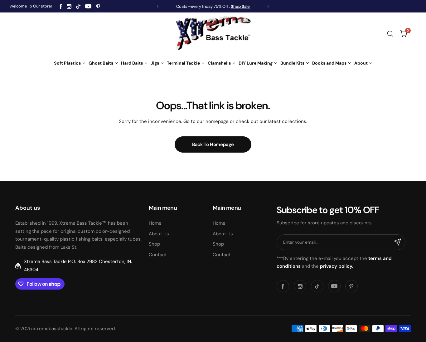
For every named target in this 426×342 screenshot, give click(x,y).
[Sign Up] (397, 242)
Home (155, 223)
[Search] (390, 34)
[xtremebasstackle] (213, 33)
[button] (157, 6)
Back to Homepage (213, 144)
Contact (158, 255)
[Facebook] (61, 6)
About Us (159, 234)
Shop (154, 244)
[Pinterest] (98, 6)
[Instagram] (69, 6)
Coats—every (188, 6)
